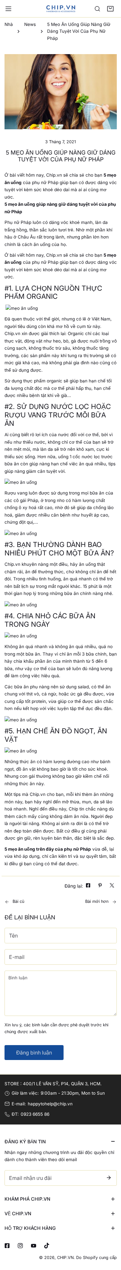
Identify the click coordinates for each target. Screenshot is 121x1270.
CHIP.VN (65, 1257)
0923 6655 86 (35, 1114)
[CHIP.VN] (61, 8)
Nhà (9, 24)
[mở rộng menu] (8, 8)
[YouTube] (33, 1246)
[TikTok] (46, 1246)
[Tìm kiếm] (97, 8)
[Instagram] (20, 1246)
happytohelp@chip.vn (50, 1103)
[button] (110, 8)
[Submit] (109, 1177)
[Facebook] (7, 1246)
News (30, 24)
